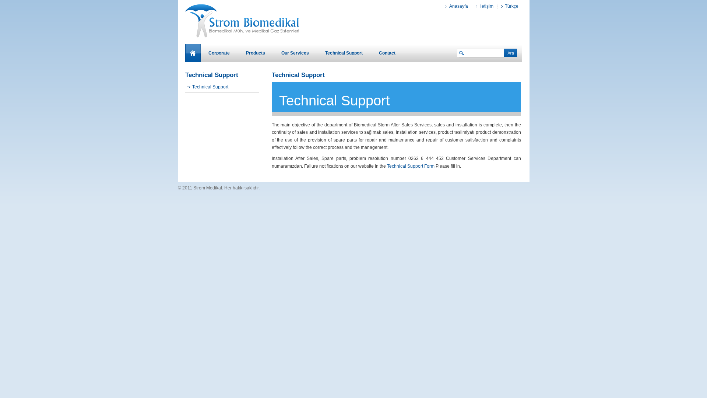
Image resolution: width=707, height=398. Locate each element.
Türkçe (511, 6)
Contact (387, 53)
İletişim (486, 6)
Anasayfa (458, 6)
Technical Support (210, 87)
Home (192, 53)
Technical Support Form (411, 166)
